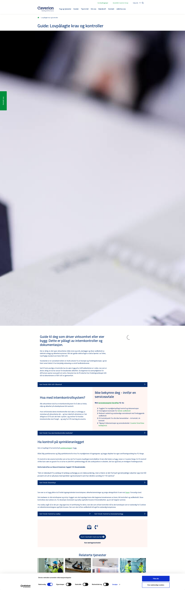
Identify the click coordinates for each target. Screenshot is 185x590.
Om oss (93, 8)
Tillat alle (156, 578)
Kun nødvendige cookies (156, 585)
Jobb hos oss (121, 8)
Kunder (76, 8)
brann (127, 492)
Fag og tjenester (65, 8)
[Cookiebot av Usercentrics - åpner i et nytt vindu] (25, 586)
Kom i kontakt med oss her (91, 537)
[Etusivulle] (46, 9)
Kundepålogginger (103, 3)
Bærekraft (102, 8)
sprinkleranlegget (66, 448)
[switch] (68, 584)
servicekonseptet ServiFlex (108, 402)
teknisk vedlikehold (123, 410)
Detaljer (115, 584)
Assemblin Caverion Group (120, 3)
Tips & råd (84, 8)
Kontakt (111, 8)
